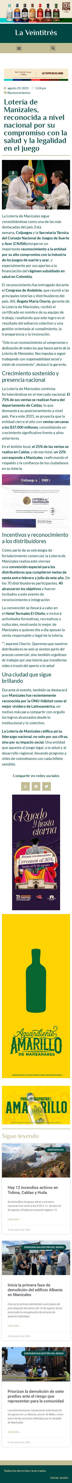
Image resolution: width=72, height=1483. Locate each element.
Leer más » (14, 1219)
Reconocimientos (18, 92)
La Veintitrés (36, 33)
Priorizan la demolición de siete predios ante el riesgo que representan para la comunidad (36, 1396)
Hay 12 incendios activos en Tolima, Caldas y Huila (33, 1190)
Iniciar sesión (59, 1477)
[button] (19, 48)
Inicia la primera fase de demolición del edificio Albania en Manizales (35, 1290)
